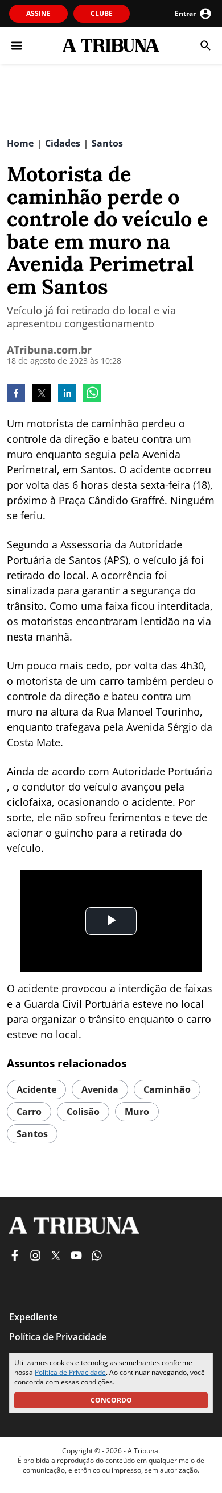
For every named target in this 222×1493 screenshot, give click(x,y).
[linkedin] (67, 394)
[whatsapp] (92, 394)
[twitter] (41, 394)
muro (137, 1111)
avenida (99, 1089)
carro (29, 1111)
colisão (83, 1111)
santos (32, 1134)
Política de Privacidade (70, 1372)
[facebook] (16, 394)
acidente (36, 1089)
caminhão (167, 1089)
